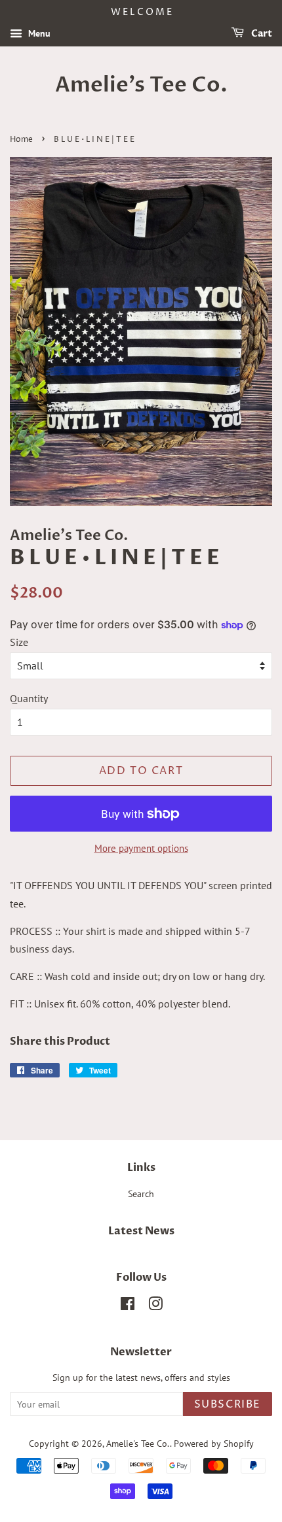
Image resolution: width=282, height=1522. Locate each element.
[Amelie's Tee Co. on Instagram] (155, 1306)
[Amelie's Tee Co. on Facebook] (127, 1306)
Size (19, 642)
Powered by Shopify (214, 1443)
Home (21, 139)
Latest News (141, 1231)
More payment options (141, 848)
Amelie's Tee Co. (141, 85)
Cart (260, 33)
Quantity (29, 698)
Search (141, 1194)
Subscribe (227, 1404)
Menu (38, 33)
